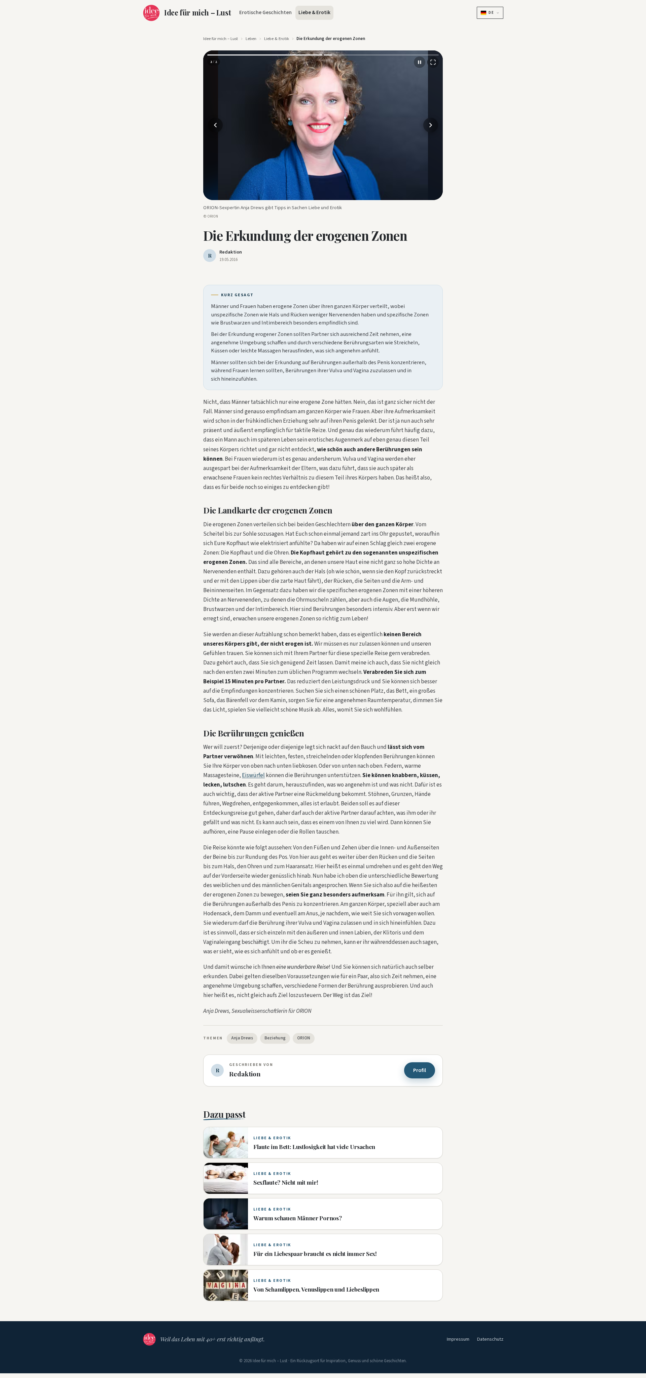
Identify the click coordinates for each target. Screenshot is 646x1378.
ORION (303, 1038)
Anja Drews (242, 1038)
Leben (251, 39)
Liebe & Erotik (314, 12)
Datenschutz (490, 1339)
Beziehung (275, 1038)
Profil (419, 1070)
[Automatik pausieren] (419, 62)
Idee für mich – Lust (220, 39)
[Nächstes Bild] (430, 125)
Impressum (457, 1339)
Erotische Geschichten (265, 12)
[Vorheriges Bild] (215, 125)
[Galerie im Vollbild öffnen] (433, 62)
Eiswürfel (253, 775)
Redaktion (230, 252)
